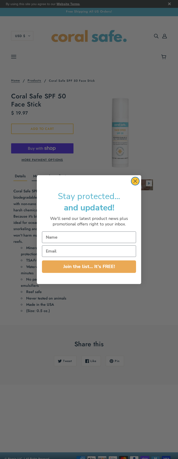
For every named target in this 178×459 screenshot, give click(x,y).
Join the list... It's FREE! (89, 266)
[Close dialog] (135, 181)
